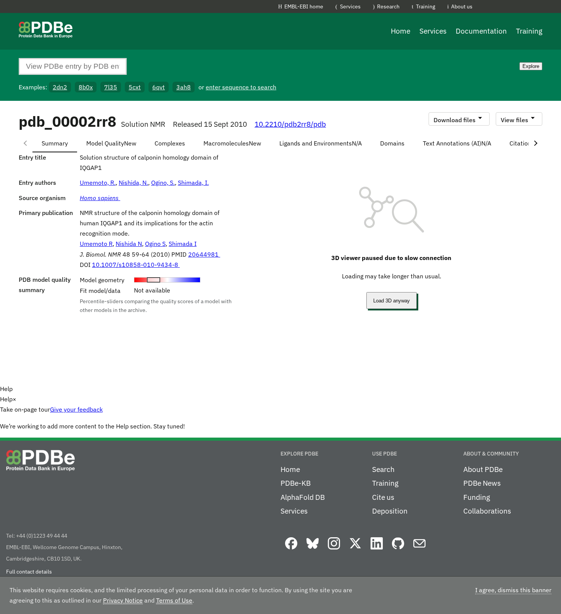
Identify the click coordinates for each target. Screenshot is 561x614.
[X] (355, 549)
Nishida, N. (133, 182)
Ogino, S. (163, 182)
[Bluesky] (312, 549)
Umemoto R (96, 243)
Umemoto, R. (98, 182)
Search (383, 469)
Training (425, 6)
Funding (476, 497)
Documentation (481, 31)
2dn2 (60, 87)
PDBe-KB (295, 483)
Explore (530, 66)
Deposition (390, 510)
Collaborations (487, 510)
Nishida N (129, 243)
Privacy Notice (123, 600)
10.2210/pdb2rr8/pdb (290, 124)
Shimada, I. (193, 182)
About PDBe (483, 469)
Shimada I (183, 243)
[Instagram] (334, 549)
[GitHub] (398, 549)
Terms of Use (174, 600)
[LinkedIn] (376, 549)
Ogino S (155, 243)
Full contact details (29, 571)
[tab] (54, 143)
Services (350, 6)
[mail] (419, 549)
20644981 (204, 254)
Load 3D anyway (391, 301)
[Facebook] (291, 549)
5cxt (135, 87)
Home (400, 31)
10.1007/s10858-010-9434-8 (136, 264)
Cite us (383, 497)
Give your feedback (76, 409)
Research (388, 6)
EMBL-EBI (521, 8)
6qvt (158, 87)
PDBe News (482, 483)
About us (461, 6)
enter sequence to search (241, 87)
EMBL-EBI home (303, 6)
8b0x (86, 87)
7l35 (110, 87)
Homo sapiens (100, 198)
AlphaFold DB (302, 497)
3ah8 (183, 87)
